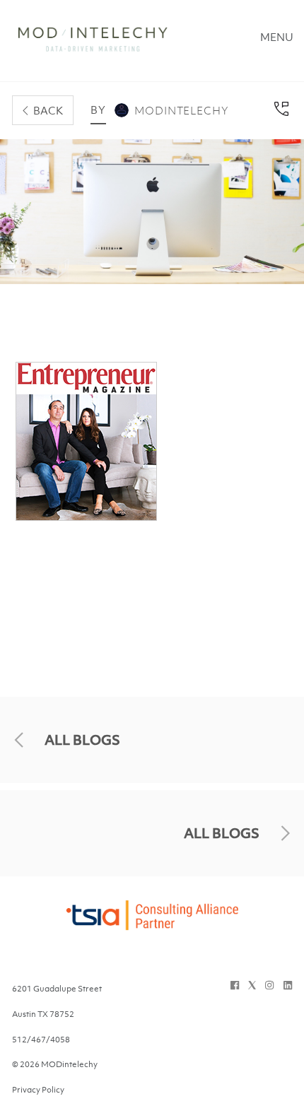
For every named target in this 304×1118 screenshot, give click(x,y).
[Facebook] (234, 985)
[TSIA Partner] (152, 923)
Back (48, 110)
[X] (252, 985)
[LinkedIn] (287, 985)
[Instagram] (269, 985)
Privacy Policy (38, 1089)
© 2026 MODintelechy (55, 1064)
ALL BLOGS (82, 740)
